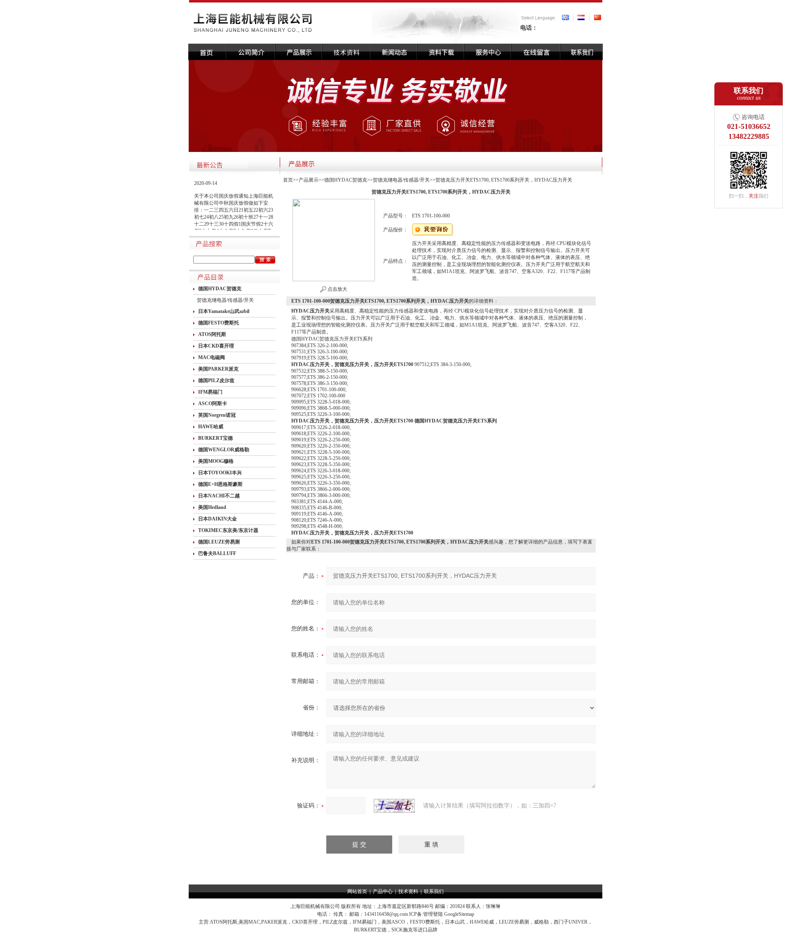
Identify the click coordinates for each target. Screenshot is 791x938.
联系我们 (434, 891)
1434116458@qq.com (386, 914)
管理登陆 (433, 914)
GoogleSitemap (459, 914)
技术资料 (408, 891)
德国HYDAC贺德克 (345, 180)
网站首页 (357, 891)
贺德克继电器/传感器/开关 (225, 300)
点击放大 (336, 289)
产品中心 (383, 891)
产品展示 (308, 180)
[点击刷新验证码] (394, 806)
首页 (288, 180)
